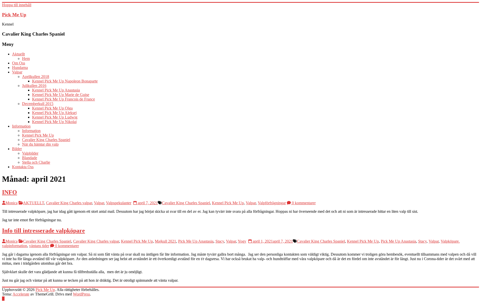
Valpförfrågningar (272, 203)
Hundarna (20, 67)
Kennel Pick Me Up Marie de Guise (60, 94)
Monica (12, 203)
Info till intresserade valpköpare (43, 230)
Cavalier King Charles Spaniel (46, 140)
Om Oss (18, 63)
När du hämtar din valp (40, 144)
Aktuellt (18, 54)
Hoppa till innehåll (16, 5)
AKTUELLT (33, 203)
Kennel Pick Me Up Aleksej (54, 113)
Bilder (17, 149)
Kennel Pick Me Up (38, 135)
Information (21, 126)
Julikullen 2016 (34, 85)
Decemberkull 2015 (37, 104)
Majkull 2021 (165, 241)
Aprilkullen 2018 (35, 76)
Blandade (29, 158)
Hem (26, 58)
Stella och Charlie (36, 162)
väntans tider (39, 246)
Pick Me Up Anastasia (195, 241)
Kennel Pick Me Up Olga (52, 108)
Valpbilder (30, 153)
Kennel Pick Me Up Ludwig (54, 117)
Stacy (219, 241)
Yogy (242, 241)
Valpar (17, 72)
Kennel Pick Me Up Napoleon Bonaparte (65, 81)
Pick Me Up (14, 14)
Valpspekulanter (118, 203)
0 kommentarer (303, 203)
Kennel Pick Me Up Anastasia (56, 90)
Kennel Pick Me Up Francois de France (63, 99)
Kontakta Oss (23, 167)
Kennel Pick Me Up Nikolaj (54, 122)
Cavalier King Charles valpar (69, 203)
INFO (9, 192)
